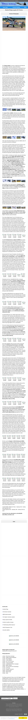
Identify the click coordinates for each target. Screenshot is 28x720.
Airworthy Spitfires (6, 630)
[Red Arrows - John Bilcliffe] (4, 110)
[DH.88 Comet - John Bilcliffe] (24, 403)
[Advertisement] (14, 48)
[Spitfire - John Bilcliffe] (9, 110)
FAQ (19, 710)
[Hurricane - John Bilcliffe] (19, 275)
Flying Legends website (7, 619)
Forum (7, 0)
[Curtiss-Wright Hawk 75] (23, 181)
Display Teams (19, 709)
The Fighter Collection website (9, 617)
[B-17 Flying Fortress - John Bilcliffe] (4, 237)
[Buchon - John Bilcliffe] (9, 276)
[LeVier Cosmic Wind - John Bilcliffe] (18, 438)
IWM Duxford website (7, 614)
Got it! (23, 717)
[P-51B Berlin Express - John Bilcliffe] (9, 341)
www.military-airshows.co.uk (8, 514)
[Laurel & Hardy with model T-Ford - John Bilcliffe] (14, 644)
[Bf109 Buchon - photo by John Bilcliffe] (14, 30)
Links (21, 710)
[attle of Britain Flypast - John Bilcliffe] (9, 304)
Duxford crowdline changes (8, 622)
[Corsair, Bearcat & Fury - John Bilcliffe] (4, 181)
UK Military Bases (9, 710)
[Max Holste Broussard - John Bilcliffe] (18, 138)
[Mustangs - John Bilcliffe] (4, 341)
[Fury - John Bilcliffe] (18, 181)
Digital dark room (8, 709)
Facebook (12, 0)
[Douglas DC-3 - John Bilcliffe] (18, 457)
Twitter (16, 0)
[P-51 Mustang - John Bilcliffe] (4, 380)
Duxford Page (5, 609)
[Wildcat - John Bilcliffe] (9, 480)
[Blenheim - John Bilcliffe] (14, 304)
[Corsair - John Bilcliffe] (23, 138)
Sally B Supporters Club (7, 627)
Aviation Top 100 (18, 714)
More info (13, 718)
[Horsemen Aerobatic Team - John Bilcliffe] (14, 341)
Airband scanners (14, 709)
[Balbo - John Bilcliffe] (14, 480)
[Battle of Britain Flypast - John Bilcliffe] (4, 304)
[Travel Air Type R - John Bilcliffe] (9, 438)
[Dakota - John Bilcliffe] (4, 457)
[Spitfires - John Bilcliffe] (14, 138)
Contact (3, 0)
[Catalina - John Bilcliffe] (4, 480)
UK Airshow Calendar (7, 611)
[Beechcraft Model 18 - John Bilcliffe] (18, 208)
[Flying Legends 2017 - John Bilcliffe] (14, 635)
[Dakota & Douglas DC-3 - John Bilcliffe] (23, 457)
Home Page (5, 7)
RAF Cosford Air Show (16, 129)
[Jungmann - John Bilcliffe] (4, 276)
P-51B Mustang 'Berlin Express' (9, 624)
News (25, 7)
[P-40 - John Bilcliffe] (4, 208)
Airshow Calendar (16, 7)
